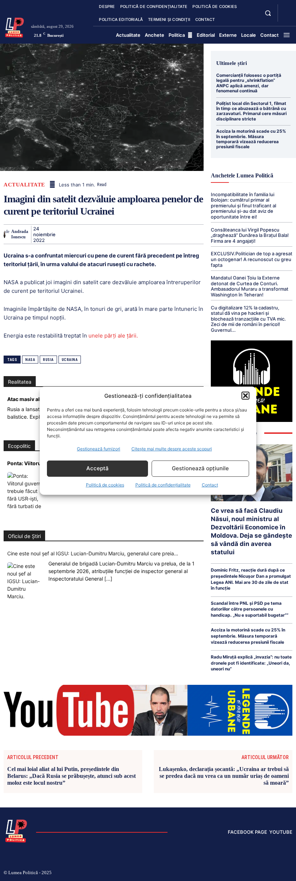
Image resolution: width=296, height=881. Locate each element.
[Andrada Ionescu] (4, 234)
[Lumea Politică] (15, 27)
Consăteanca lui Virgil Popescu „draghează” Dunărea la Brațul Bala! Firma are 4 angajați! (250, 235)
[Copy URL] (195, 234)
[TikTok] (244, 873)
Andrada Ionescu (19, 234)
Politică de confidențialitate (163, 485)
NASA (30, 360)
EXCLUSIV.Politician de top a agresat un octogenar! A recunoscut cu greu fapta (251, 259)
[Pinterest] (96, 234)
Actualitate (24, 185)
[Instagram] (232, 873)
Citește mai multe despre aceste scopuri (171, 448)
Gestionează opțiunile (200, 468)
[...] (108, 579)
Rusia (48, 360)
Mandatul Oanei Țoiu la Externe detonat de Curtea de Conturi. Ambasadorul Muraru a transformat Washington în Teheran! (249, 286)
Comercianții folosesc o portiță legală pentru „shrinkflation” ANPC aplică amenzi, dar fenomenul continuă (248, 82)
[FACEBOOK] (286, 8)
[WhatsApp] (112, 234)
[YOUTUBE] (286, 17)
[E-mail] (162, 234)
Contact (210, 485)
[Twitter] (79, 234)
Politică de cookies (105, 485)
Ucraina (70, 360)
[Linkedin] (129, 234)
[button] (245, 395)
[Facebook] (63, 234)
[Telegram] (179, 234)
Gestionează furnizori (98, 448)
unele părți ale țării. (113, 335)
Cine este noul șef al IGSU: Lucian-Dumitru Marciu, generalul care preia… (92, 553)
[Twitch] (256, 873)
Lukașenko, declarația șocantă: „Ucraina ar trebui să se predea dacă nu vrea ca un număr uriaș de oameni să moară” (224, 776)
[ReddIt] (146, 234)
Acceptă (97, 468)
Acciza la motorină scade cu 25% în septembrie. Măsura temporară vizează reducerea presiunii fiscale (251, 138)
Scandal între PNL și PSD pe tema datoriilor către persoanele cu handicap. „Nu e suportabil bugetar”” (249, 609)
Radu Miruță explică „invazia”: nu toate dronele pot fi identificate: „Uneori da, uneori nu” (251, 662)
